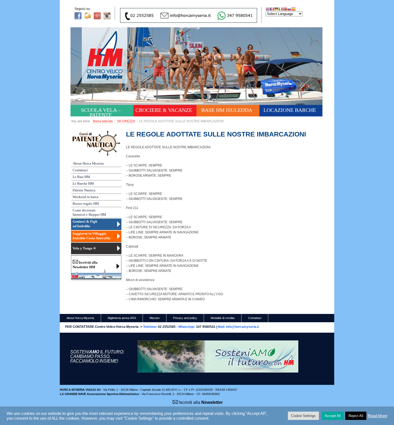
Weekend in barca (85, 197)
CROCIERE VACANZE (163, 110)
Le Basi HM (81, 177)
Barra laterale (103, 121)
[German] (276, 8)
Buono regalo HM (86, 204)
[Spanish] (293, 8)
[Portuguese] (285, 8)
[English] (268, 8)
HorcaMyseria (108, 63)
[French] (272, 8)
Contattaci (80, 170)
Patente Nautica (84, 190)
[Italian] (280, 8)
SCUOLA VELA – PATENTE (101, 111)
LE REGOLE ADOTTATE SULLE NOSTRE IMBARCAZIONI (216, 134)
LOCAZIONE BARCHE (289, 110)
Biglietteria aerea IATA (122, 318)
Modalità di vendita (223, 318)
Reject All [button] (355, 416)
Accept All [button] (333, 416)
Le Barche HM (83, 183)
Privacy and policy (185, 318)
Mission (154, 318)
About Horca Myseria (88, 163)
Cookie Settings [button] (303, 416)
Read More (377, 416)
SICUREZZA (126, 121)
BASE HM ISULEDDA (226, 110)
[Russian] (289, 8)
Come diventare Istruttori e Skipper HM (89, 212)
